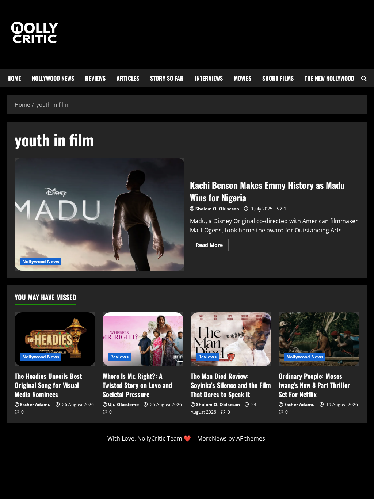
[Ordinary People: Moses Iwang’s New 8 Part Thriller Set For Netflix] (319, 339)
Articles (128, 78)
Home (14, 78)
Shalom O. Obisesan (217, 209)
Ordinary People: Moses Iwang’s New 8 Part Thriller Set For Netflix (314, 385)
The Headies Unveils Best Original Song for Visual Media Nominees (48, 385)
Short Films (278, 78)
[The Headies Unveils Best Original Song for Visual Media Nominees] (55, 339)
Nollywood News (53, 78)
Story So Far (167, 78)
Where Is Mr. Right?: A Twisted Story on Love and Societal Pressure (137, 385)
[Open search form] (364, 78)
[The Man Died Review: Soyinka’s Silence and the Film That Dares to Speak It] (231, 339)
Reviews (95, 78)
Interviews (209, 78)
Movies (242, 78)
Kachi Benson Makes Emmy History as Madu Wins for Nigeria (99, 214)
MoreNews (212, 438)
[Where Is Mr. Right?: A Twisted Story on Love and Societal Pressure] (143, 339)
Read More (212, 243)
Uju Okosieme (123, 404)
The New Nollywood (329, 78)
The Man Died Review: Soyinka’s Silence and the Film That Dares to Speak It (231, 385)
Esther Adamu (35, 404)
